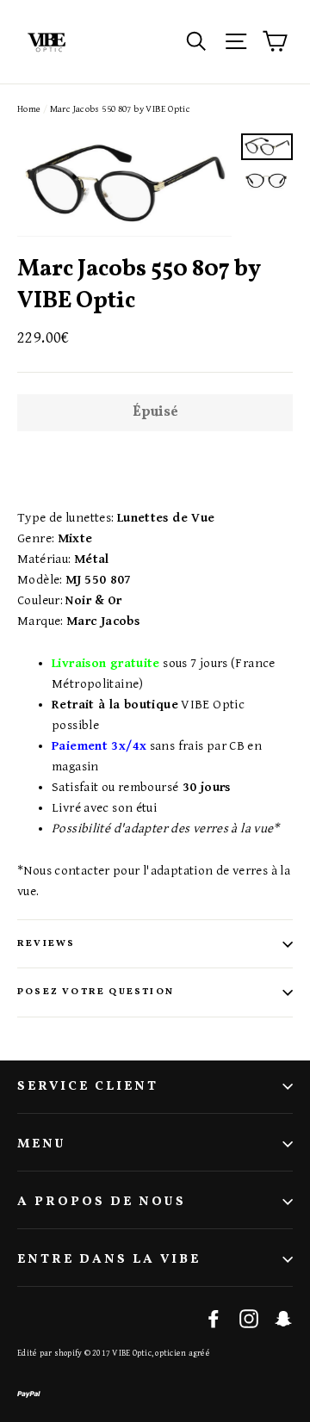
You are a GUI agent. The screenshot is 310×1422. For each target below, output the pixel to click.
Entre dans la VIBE (109, 1260)
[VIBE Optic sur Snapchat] (283, 1318)
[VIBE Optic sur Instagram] (248, 1318)
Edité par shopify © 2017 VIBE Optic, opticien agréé (113, 1353)
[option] (124, 184)
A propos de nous (101, 1202)
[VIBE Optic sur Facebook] (213, 1318)
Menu (41, 1144)
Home (29, 108)
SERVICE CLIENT (87, 1087)
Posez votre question (95, 992)
